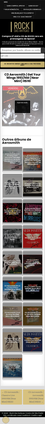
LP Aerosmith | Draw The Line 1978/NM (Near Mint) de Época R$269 (12, 185)
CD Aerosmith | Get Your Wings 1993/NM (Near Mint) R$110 (22, 77)
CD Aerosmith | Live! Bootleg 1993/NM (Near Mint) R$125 (12, 314)
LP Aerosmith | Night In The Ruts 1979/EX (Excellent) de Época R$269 (12, 237)
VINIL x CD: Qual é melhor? (22, 17)
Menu (6, 2)
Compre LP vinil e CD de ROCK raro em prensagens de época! (22, 37)
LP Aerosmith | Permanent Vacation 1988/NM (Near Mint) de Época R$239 (12, 211)
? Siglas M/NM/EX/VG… (12, 9)
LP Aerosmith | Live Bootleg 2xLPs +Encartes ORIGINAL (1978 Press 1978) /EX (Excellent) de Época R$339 (12, 158)
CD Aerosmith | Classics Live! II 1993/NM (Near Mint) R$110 (33, 237)
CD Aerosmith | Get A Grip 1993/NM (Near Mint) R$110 (12, 262)
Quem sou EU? (33, 6)
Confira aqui (36, 415)
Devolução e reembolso (32, 9)
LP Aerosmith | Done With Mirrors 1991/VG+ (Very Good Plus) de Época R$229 (32, 211)
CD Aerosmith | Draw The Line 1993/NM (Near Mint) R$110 (12, 340)
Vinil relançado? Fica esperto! (22, 13)
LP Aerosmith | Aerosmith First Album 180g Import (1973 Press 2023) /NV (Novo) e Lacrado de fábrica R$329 (32, 159)
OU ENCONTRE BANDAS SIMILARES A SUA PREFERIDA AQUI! (22, 64)
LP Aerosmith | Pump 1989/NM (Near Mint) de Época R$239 (33, 185)
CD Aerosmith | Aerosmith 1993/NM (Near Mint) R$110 (12, 366)
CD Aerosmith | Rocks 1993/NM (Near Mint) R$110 (32, 288)
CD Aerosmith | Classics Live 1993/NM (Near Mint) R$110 (32, 340)
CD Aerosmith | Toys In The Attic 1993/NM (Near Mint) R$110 (33, 314)
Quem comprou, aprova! (16, 6)
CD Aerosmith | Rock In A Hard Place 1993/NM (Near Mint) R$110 (12, 288)
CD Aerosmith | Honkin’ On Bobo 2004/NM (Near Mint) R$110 (32, 262)
